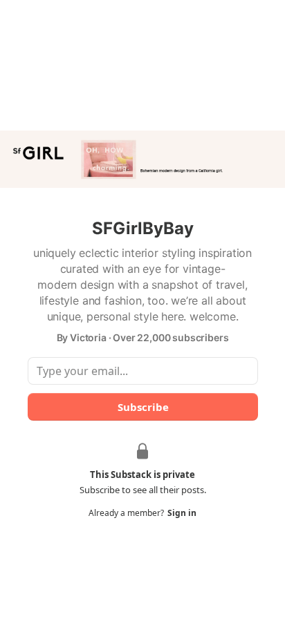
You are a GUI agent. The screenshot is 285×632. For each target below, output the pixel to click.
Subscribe (142, 407)
